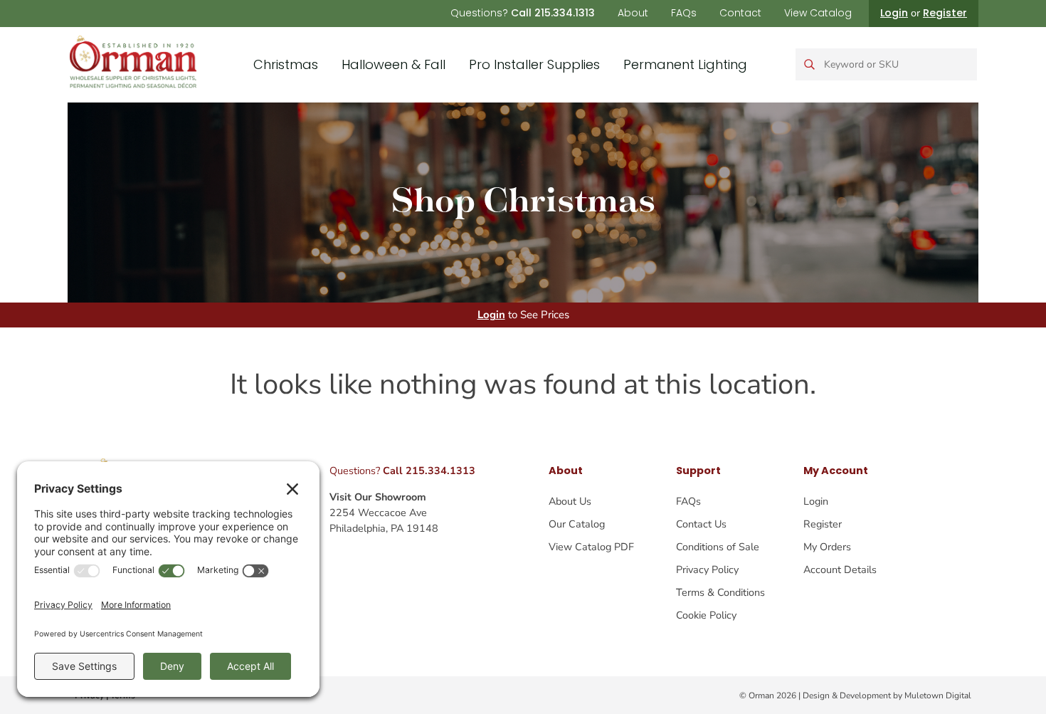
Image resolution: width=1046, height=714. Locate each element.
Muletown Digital (937, 695)
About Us (570, 501)
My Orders (827, 547)
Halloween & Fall (393, 64)
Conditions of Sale (717, 547)
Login (894, 13)
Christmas (285, 64)
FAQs (684, 13)
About (633, 13)
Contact (740, 13)
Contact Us (701, 524)
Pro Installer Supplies (534, 64)
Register (945, 13)
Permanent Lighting (685, 64)
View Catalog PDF (591, 547)
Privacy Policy (707, 569)
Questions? (522, 13)
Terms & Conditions (720, 592)
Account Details (840, 569)
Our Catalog (577, 524)
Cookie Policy (706, 615)
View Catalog (818, 13)
